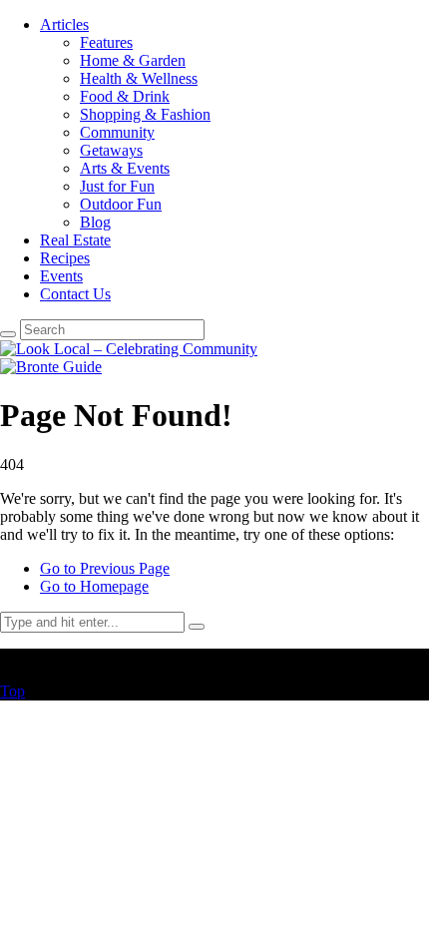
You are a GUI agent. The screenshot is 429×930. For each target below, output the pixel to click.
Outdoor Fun (121, 204)
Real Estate (75, 240)
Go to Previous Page (105, 568)
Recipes (65, 257)
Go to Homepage (94, 586)
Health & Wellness (139, 78)
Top (12, 691)
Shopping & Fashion (145, 114)
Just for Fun (117, 186)
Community (117, 132)
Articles (64, 24)
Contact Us (75, 293)
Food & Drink (125, 96)
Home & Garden (133, 60)
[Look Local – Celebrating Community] (128, 348)
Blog (95, 222)
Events (61, 275)
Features (106, 42)
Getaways (111, 150)
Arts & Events (125, 168)
